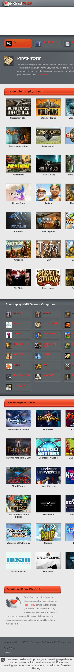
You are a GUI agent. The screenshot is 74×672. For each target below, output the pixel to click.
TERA (48, 260)
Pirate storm (29, 58)
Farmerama (18, 175)
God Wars (48, 429)
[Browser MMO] (8, 64)
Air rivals (18, 231)
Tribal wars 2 (48, 146)
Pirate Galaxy (48, 175)
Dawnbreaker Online (18, 429)
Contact (7, 652)
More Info (43, 74)
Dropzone (48, 571)
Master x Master (18, 571)
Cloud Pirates (18, 486)
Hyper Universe (48, 486)
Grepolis (18, 260)
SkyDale (48, 543)
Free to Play (29, 605)
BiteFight (18, 288)
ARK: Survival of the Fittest (18, 515)
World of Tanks (48, 118)
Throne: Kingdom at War (18, 458)
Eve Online (48, 514)
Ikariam (48, 203)
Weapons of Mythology (18, 543)
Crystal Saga (18, 203)
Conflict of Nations (48, 458)
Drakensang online (18, 146)
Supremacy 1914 (18, 118)
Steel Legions (48, 231)
